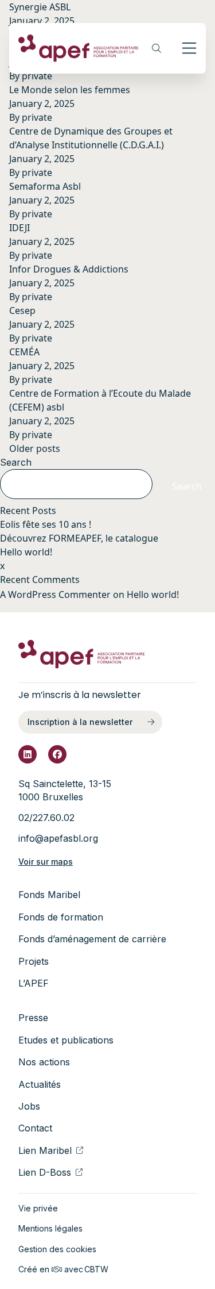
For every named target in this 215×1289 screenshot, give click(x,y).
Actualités (39, 1084)
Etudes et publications (66, 1040)
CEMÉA (24, 352)
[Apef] (78, 48)
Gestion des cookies (57, 1249)
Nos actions (44, 1062)
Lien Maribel (45, 1150)
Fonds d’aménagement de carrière (92, 939)
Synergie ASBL (40, 7)
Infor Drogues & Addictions (68, 269)
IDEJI (19, 227)
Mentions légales (50, 1228)
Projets (33, 961)
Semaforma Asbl (45, 186)
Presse (33, 1017)
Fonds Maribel (49, 894)
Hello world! (26, 552)
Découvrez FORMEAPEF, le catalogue (79, 538)
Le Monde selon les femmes (69, 89)
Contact (35, 1128)
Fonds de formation (60, 917)
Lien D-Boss (44, 1172)
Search (16, 462)
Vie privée (38, 1208)
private (37, 76)
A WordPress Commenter (55, 594)
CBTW (96, 1269)
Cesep (22, 310)
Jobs (29, 1106)
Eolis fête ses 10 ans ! (45, 524)
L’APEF (33, 983)
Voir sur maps (45, 861)
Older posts (34, 448)
